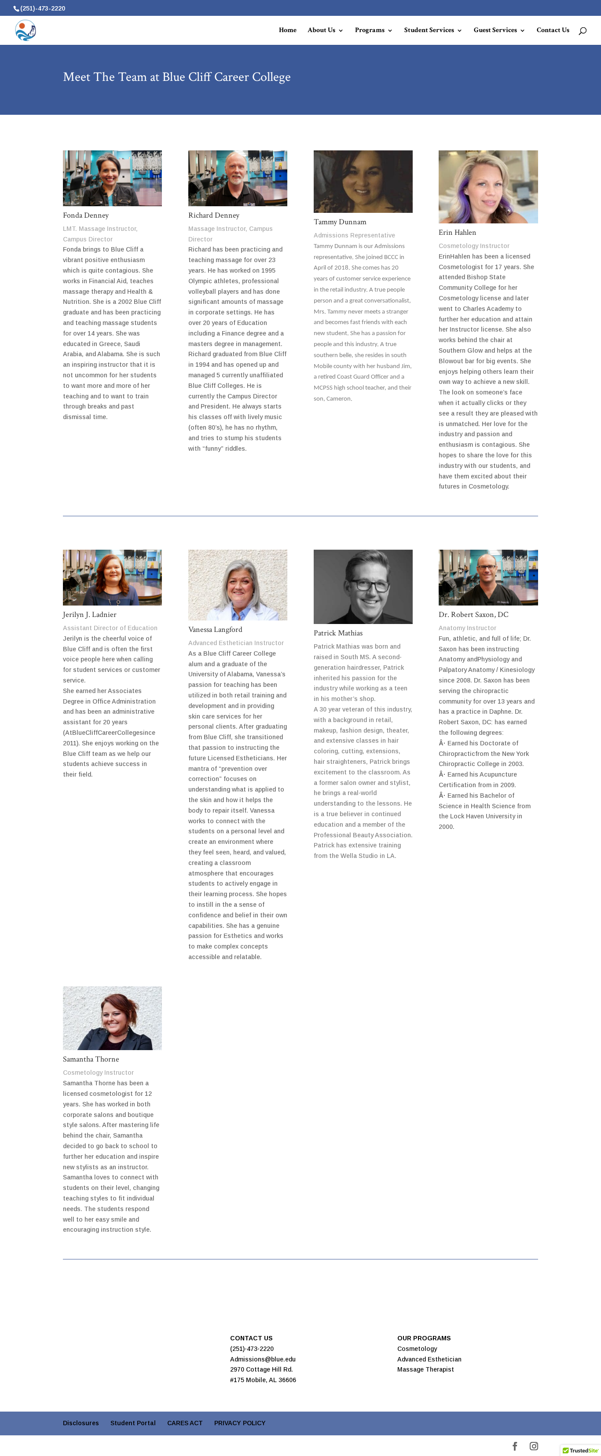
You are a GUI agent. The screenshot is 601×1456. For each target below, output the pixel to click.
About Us (321, 31)
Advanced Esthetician (429, 1359)
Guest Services (495, 31)
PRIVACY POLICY (240, 1423)
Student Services (429, 31)
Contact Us (553, 31)
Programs (370, 31)
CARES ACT (185, 1423)
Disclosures (81, 1423)
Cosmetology (417, 1348)
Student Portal (133, 1423)
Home (288, 31)
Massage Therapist (425, 1369)
